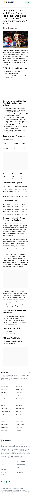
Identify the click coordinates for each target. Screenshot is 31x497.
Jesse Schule (4, 395)
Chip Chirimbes (4, 389)
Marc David (19, 398)
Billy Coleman (19, 383)
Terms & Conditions (21, 469)
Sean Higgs (19, 418)
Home (2, 461)
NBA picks (6, 64)
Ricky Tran (18, 411)
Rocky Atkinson (19, 414)
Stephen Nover (19, 421)
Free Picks (3, 469)
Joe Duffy (18, 395)
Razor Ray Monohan (5, 411)
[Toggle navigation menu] (2, 2)
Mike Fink (3, 405)
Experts (2, 464)
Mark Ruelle (3, 402)
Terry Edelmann (20, 424)
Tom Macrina (19, 427)
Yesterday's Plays (5, 467)
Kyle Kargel (6, 27)
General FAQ (20, 475)
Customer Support (21, 464)
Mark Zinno (19, 402)
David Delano (19, 389)
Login (27, 2)
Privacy (18, 467)
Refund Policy (20, 472)
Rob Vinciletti (4, 414)
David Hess (3, 392)
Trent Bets (18, 430)
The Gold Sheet (4, 427)
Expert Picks (3, 472)
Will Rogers (3, 433)
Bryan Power (19, 386)
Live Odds (3, 474)
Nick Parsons (4, 408)
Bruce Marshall (4, 386)
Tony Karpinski (4, 430)
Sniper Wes (3, 421)
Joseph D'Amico (4, 398)
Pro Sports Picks (20, 408)
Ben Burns (3, 383)
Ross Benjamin (4, 418)
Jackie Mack (19, 392)
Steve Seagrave (4, 424)
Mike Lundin (19, 405)
